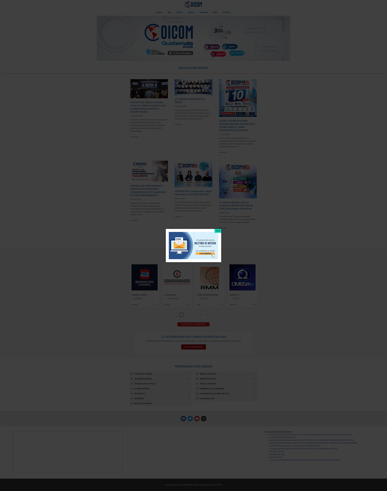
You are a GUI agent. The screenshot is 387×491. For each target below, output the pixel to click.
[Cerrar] (218, 231)
